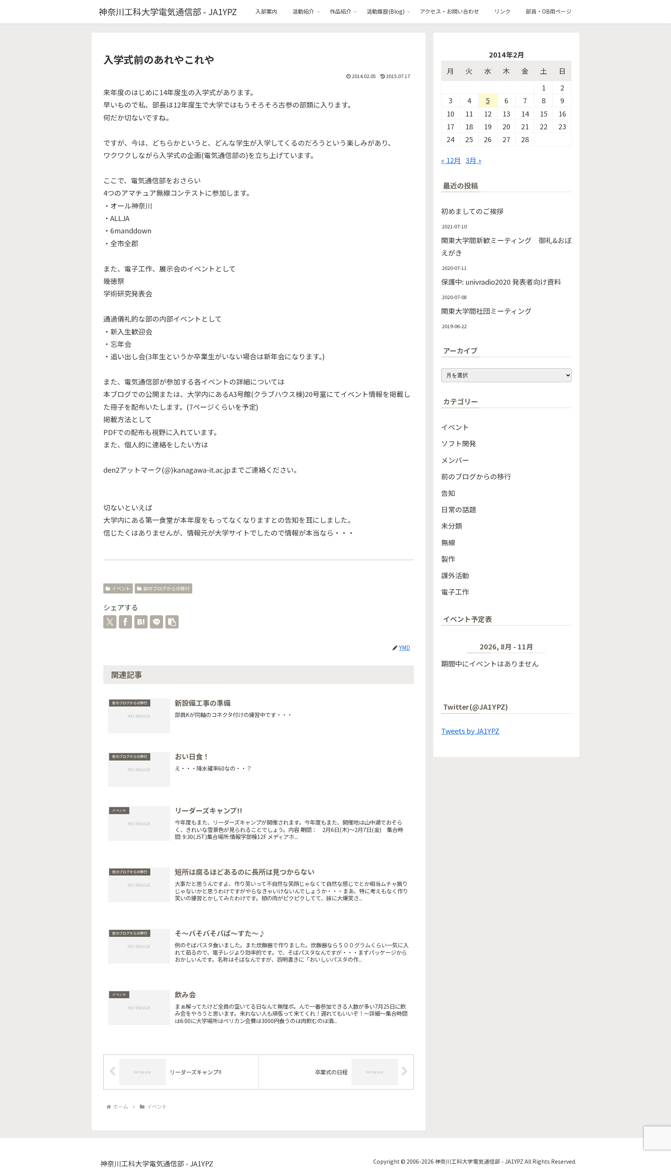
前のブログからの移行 (166, 588)
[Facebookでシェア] (125, 621)
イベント (121, 588)
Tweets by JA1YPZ (470, 731)
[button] (172, 621)
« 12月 (451, 160)
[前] (454, 648)
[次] (559, 648)
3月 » (474, 160)
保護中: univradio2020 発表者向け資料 (501, 282)
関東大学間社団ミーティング (486, 311)
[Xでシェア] (109, 621)
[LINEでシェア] (156, 621)
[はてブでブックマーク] (141, 621)
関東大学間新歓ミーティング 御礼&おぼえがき (506, 246)
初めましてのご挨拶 (472, 211)
